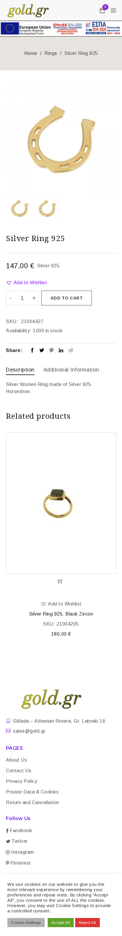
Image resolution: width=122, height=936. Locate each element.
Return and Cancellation (32, 802)
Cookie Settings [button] (26, 922)
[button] (26, 282)
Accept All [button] (60, 922)
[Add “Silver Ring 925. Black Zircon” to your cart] (61, 581)
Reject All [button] (87, 922)
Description (20, 370)
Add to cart (67, 298)
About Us (16, 759)
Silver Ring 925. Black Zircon (61, 613)
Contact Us (18, 770)
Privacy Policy (21, 781)
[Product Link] (61, 503)
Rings (50, 53)
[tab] (20, 370)
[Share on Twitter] (41, 351)
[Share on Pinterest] (51, 351)
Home (30, 53)
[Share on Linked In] (61, 351)
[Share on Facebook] (32, 351)
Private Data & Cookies (32, 791)
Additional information (71, 370)
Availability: (19, 330)
